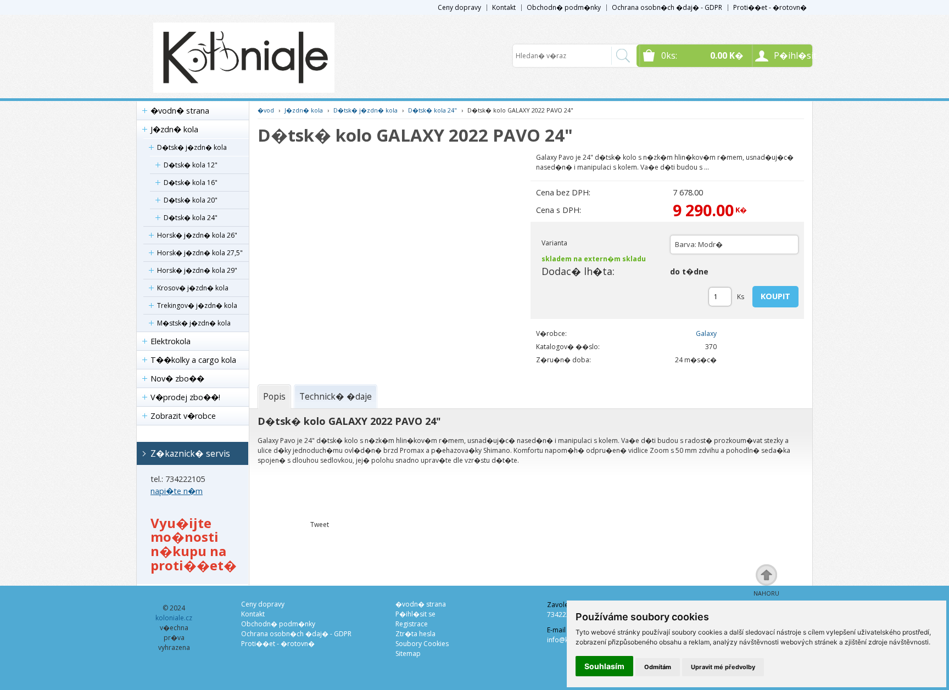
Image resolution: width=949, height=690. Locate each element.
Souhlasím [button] (604, 666)
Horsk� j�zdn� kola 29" (197, 270)
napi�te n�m (176, 491)
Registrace (411, 624)
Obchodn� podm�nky (564, 7)
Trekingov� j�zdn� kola (197, 305)
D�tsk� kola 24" (190, 217)
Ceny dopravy (459, 7)
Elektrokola (170, 341)
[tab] (274, 396)
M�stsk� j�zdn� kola (194, 323)
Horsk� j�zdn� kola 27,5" (200, 252)
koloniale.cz (173, 617)
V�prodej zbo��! (185, 397)
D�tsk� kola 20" (190, 200)
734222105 (564, 614)
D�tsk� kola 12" (190, 165)
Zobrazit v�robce (183, 416)
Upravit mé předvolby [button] (723, 667)
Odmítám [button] (657, 667)
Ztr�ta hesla (415, 633)
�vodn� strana (179, 110)
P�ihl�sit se (415, 614)
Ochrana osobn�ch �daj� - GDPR (667, 7)
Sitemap (408, 653)
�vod (266, 110)
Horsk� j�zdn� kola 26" (197, 235)
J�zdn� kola (174, 129)
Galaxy (706, 333)
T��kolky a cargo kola (193, 360)
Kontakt (504, 7)
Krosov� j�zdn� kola (192, 288)
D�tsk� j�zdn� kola (192, 147)
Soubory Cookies (422, 643)
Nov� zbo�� (177, 378)
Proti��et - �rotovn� (770, 7)
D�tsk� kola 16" (190, 182)
